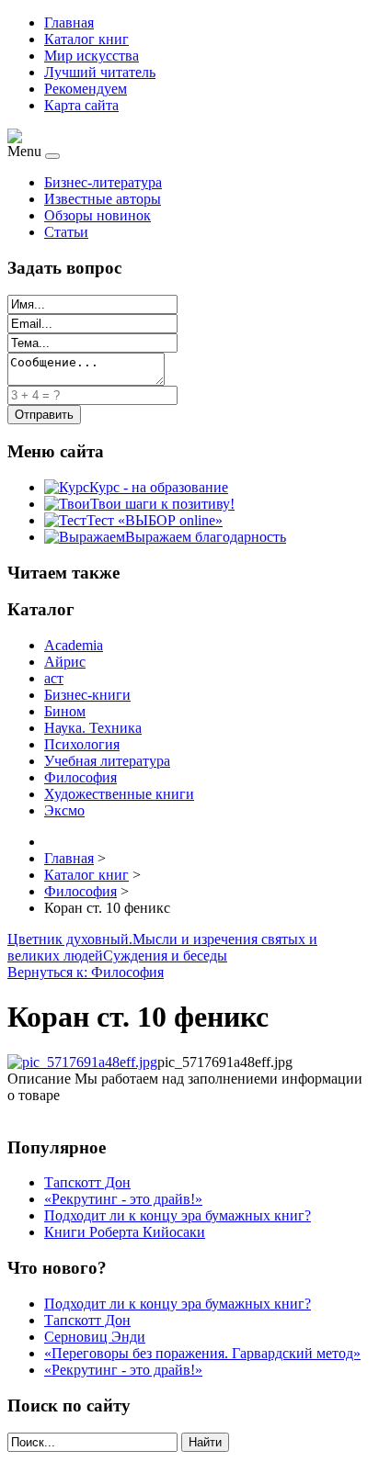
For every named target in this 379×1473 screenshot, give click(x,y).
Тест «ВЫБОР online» (154, 520)
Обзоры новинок (97, 215)
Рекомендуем (85, 88)
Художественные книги (119, 794)
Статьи (66, 232)
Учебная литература (107, 761)
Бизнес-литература (103, 182)
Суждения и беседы (165, 955)
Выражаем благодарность (205, 537)
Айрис (65, 661)
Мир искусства (91, 55)
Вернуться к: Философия (85, 972)
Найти (205, 1442)
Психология (82, 744)
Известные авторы (102, 199)
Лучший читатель (99, 72)
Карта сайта (81, 105)
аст (53, 678)
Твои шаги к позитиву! (162, 504)
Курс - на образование (158, 487)
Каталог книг (86, 39)
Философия (80, 777)
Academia (73, 645)
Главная (69, 22)
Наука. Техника (93, 728)
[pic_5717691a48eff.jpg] (82, 1062)
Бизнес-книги (87, 695)
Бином (65, 711)
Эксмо (64, 810)
